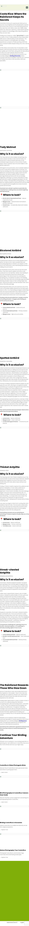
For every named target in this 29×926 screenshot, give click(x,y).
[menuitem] (11, 922)
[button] (27, 7)
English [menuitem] (22, 922)
